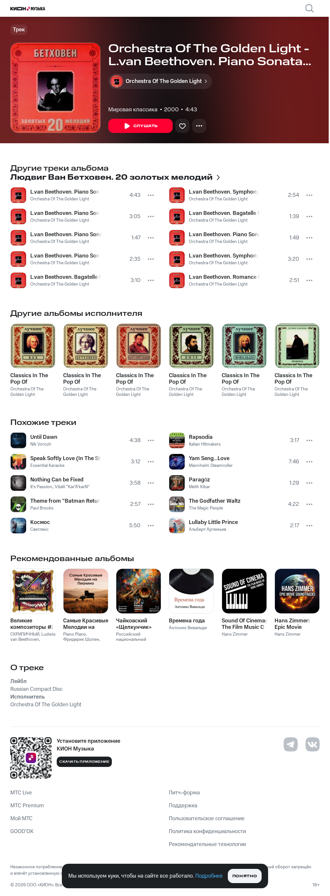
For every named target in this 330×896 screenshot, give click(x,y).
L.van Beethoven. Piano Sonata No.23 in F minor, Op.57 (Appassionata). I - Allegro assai (65, 213)
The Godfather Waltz (214, 501)
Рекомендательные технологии (207, 844)
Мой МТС (21, 818)
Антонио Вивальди (188, 628)
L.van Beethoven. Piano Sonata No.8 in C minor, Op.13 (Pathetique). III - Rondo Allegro (66, 234)
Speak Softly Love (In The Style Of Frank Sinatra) (65, 458)
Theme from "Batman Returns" (65, 501)
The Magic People (206, 508)
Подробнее (209, 876)
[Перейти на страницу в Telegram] (291, 744)
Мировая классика (133, 110)
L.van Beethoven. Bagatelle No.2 (224, 213)
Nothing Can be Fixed (56, 480)
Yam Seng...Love (209, 458)
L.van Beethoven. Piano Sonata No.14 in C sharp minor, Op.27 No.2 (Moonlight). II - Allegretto (224, 234)
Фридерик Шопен (81, 639)
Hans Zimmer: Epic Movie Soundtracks (292, 624)
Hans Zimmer (235, 634)
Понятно (244, 876)
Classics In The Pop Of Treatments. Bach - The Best (32, 378)
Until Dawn (43, 437)
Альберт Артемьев (207, 529)
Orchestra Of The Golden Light (59, 199)
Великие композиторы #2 (32, 624)
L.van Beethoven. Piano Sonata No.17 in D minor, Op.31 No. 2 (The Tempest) (65, 256)
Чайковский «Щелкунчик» (133, 624)
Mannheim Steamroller (211, 465)
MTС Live (21, 793)
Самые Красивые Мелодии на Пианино (85, 624)
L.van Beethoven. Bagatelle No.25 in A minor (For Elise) (65, 277)
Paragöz (199, 480)
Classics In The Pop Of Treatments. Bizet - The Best (191, 378)
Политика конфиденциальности (207, 831)
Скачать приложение (84, 762)
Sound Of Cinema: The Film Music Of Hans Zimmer (244, 624)
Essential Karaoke (47, 465)
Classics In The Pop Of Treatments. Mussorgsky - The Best (135, 378)
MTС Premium (27, 806)
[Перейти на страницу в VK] (313, 744)
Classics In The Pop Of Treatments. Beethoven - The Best (83, 378)
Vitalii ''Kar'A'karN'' (72, 487)
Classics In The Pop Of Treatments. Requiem (293, 378)
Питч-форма (184, 793)
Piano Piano (74, 634)
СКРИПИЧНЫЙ (24, 634)
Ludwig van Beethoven (32, 637)
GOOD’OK (22, 831)
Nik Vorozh (40, 444)
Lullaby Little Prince (213, 522)
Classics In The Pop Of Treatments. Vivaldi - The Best (243, 378)
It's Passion (41, 487)
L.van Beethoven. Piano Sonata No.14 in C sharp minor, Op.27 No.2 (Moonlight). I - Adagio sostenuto (65, 192)
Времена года (187, 621)
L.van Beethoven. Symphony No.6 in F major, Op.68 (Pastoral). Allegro (223, 256)
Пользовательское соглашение (207, 818)
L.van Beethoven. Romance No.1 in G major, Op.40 (224, 277)
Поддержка (183, 806)
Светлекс (39, 529)
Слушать (145, 126)
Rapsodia (201, 437)
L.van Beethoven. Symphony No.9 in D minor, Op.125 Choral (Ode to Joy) (223, 192)
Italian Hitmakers (205, 444)
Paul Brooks (41, 508)
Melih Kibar (199, 487)
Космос (40, 522)
